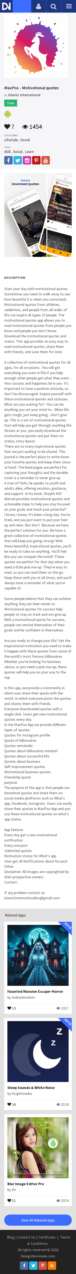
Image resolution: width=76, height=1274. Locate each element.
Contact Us (26, 1237)
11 (13, 1200)
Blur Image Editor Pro (25, 1183)
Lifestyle (11, 139)
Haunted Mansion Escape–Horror (35, 991)
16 (13, 1104)
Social (25, 139)
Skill (7, 151)
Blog (10, 1237)
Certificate (46, 1237)
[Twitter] (33, 1265)
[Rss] (52, 1265)
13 (13, 1008)
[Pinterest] (42, 1265)
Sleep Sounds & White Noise (31, 1087)
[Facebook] (24, 1265)
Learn (29, 151)
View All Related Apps (38, 1220)
